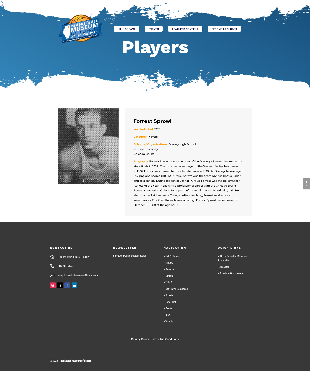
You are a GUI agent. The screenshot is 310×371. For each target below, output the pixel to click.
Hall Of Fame (126, 29)
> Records (169, 269)
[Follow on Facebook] (67, 285)
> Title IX (168, 282)
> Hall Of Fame (171, 256)
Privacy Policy (140, 339)
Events (154, 29)
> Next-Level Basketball (176, 289)
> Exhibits (168, 275)
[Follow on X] (60, 285)
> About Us (223, 266)
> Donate (168, 295)
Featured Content (185, 29)
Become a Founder (224, 29)
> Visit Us (168, 321)
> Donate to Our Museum (230, 273)
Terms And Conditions (165, 339)
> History (168, 262)
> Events (168, 308)
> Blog (167, 315)
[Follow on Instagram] (53, 285)
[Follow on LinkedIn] (74, 285)
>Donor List (170, 302)
